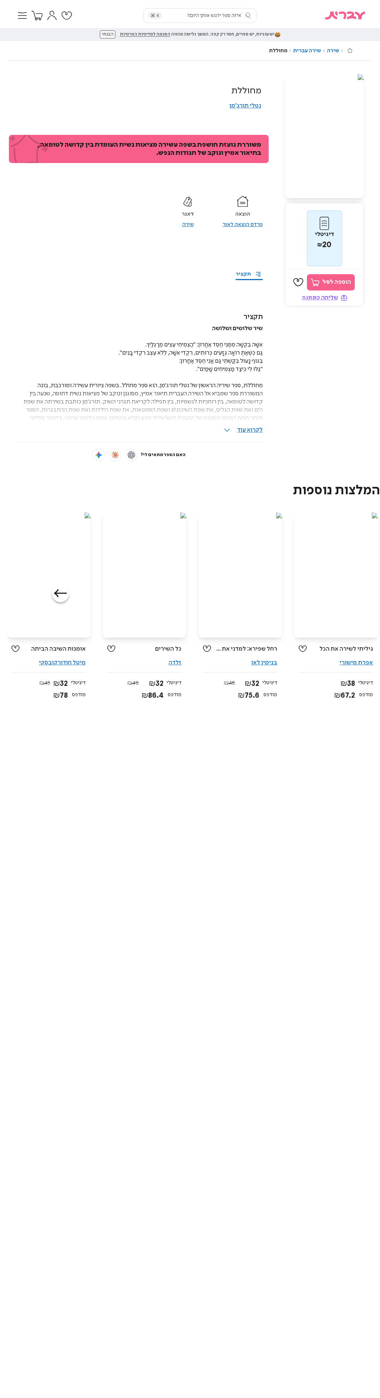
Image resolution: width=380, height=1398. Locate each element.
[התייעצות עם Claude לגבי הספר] (115, 455)
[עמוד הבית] (350, 50)
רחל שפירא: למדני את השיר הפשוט (247, 648)
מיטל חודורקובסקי (62, 662)
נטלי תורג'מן (245, 105)
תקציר (243, 274)
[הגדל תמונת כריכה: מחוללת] (324, 136)
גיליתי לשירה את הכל (346, 648)
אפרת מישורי (356, 662)
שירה (333, 51)
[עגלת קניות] (37, 15)
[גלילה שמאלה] (60, 593)
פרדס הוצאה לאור (243, 225)
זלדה (174, 662)
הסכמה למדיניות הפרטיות (145, 34)
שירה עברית (307, 51)
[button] (22, 15)
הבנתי (108, 34)
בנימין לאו (264, 662)
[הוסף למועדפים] (298, 282)
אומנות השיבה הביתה (58, 648)
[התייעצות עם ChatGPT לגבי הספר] (131, 455)
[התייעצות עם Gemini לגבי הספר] (98, 455)
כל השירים (168, 648)
